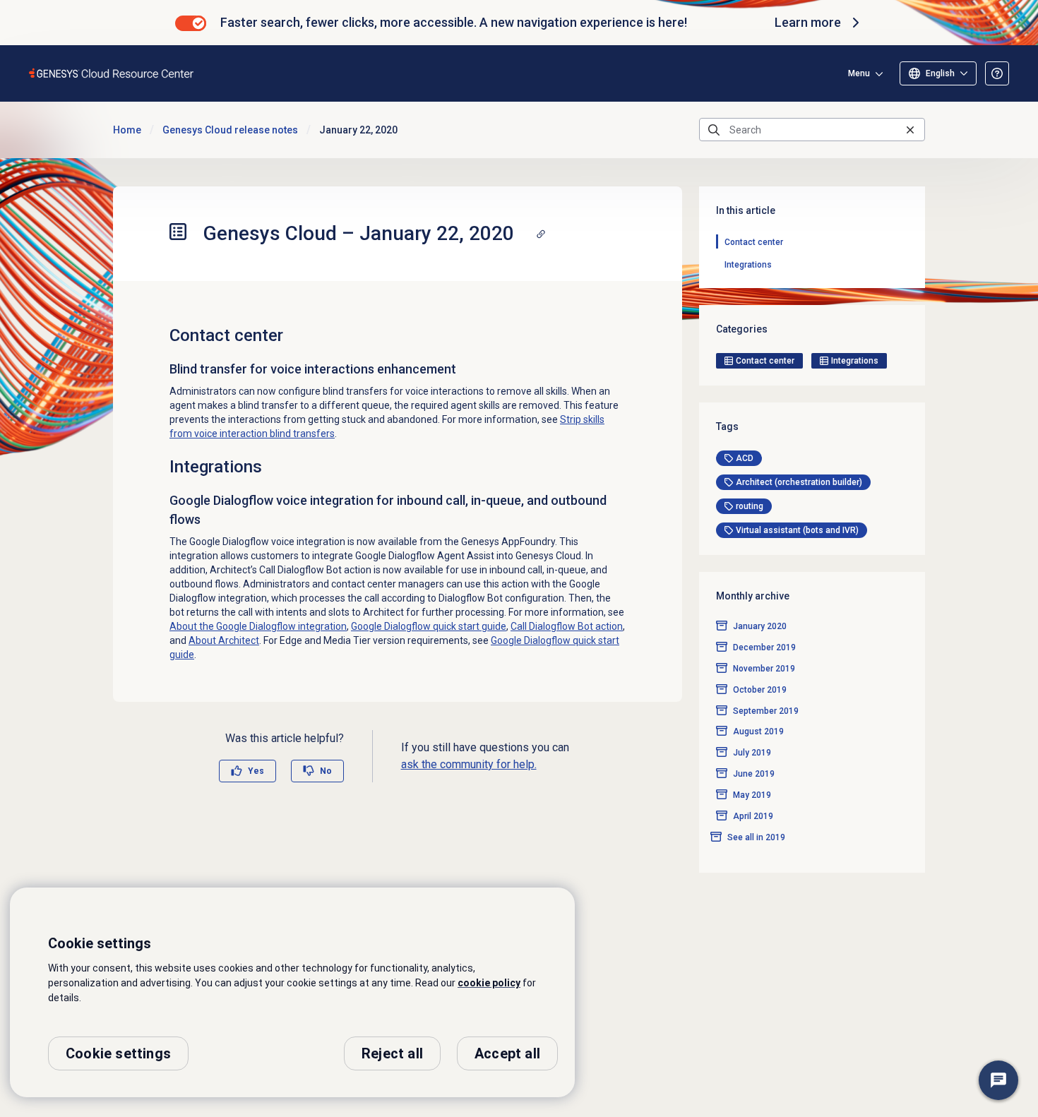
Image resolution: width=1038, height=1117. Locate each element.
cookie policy (489, 982)
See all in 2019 (756, 838)
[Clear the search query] (910, 130)
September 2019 (766, 711)
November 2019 (764, 669)
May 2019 (752, 796)
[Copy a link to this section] (541, 233)
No (326, 771)
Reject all (392, 1053)
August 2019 (758, 732)
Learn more (808, 22)
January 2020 (760, 626)
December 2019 (764, 647)
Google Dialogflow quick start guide (428, 626)
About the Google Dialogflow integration (258, 626)
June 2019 (754, 774)
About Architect (224, 640)
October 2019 (760, 690)
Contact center (753, 242)
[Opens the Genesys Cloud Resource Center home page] (112, 73)
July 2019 (752, 753)
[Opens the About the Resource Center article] (997, 73)
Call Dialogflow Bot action (567, 626)
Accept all (507, 1053)
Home (127, 130)
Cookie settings (118, 1053)
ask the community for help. (469, 764)
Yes (256, 771)
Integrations (748, 265)
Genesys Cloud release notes (230, 130)
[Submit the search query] (714, 130)
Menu (859, 73)
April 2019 (753, 817)
